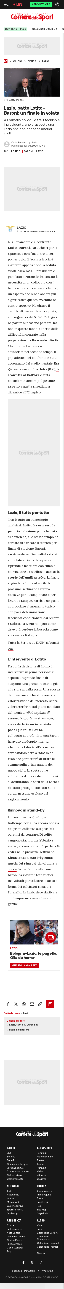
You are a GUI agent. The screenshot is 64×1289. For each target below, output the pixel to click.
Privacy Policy (14, 1243)
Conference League (18, 1171)
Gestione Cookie (16, 1236)
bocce (12, 869)
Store (40, 1198)
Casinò (41, 1253)
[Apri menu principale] (6, 4)
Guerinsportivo (15, 1205)
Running (41, 1167)
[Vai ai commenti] (50, 1004)
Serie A (32, 61)
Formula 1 (42, 1152)
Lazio (45, 61)
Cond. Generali (15, 1247)
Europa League (15, 1167)
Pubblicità (42, 1202)
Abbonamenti (44, 1191)
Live (19, 4)
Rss (39, 1205)
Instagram (29, 1270)
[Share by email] (32, 1004)
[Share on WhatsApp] (24, 1004)
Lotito (16, 151)
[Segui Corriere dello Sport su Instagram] (40, 1262)
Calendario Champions (43, 1238)
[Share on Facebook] (8, 1004)
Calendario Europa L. (48, 1243)
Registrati (42, 1213)
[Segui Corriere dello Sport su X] (32, 1262)
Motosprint (13, 1202)
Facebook (16, 1270)
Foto (39, 1229)
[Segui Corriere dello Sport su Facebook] (23, 1262)
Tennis (40, 1164)
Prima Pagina (44, 1194)
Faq (9, 1251)
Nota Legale (13, 1232)
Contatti (11, 1225)
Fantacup (12, 1213)
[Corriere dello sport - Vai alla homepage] (32, 17)
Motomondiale (45, 1156)
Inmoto (11, 1198)
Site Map (42, 1209)
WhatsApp (47, 1270)
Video (40, 1225)
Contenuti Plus (15, 29)
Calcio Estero (14, 1175)
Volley (40, 1171)
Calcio (17, 61)
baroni (28, 151)
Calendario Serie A (44, 29)
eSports (41, 1175)
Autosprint (13, 1194)
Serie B (11, 1160)
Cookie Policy (14, 1240)
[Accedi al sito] (57, 4)
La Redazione (14, 1229)
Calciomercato (15, 1178)
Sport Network (15, 1209)
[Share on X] (16, 1004)
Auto (9, 1191)
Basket (41, 1160)
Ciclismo (41, 1178)
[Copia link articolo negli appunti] (40, 1004)
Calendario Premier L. (47, 1248)
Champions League (17, 1164)
